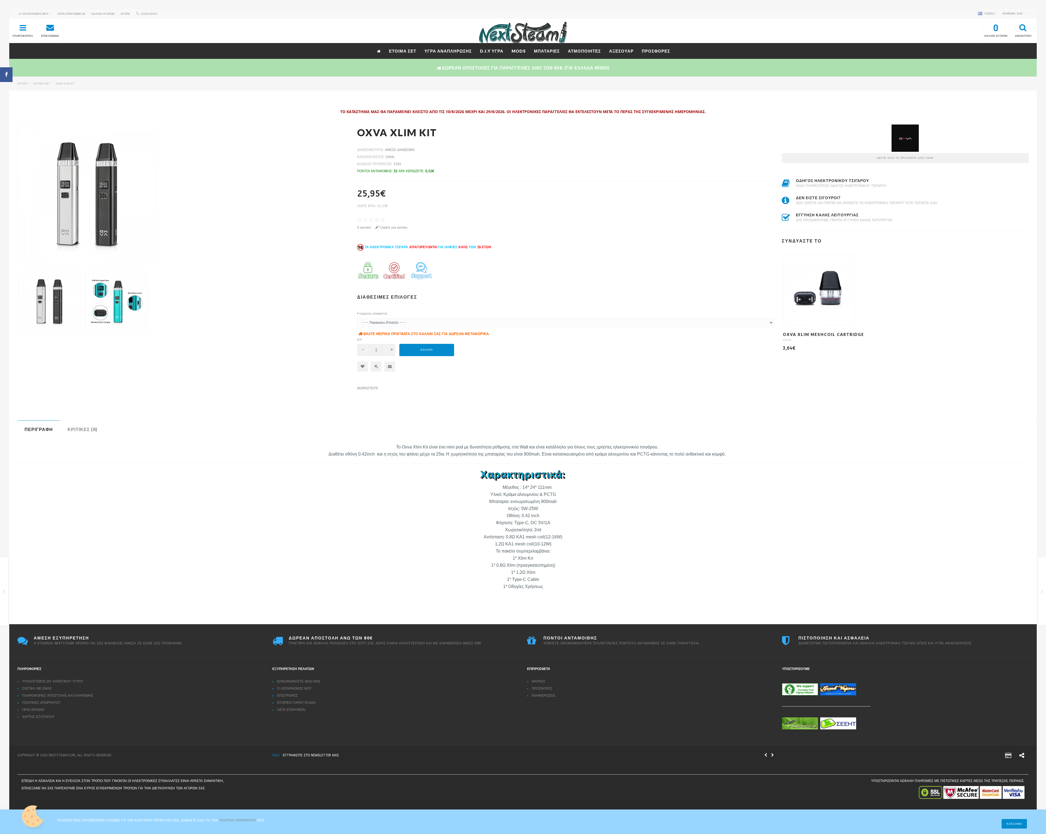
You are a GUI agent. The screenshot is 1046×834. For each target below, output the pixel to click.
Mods (519, 50)
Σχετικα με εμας (36, 688)
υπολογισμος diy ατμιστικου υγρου (52, 681)
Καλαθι (427, 349)
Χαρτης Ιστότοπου (38, 717)
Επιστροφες (287, 695)
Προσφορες (656, 50)
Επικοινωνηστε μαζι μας (298, 681)
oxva (389, 157)
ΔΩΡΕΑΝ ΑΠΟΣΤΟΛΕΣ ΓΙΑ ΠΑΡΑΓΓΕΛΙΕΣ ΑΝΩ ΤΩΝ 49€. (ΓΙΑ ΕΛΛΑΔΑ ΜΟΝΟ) (343, 755)
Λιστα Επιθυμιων (291, 710)
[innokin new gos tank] (4, 593)
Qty (359, 339)
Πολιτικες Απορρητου (41, 703)
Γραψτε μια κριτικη (392, 227)
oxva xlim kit (65, 83)
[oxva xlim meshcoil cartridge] (1042, 593)
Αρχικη (22, 83)
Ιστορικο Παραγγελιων (296, 703)
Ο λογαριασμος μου (294, 688)
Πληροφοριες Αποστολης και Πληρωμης (57, 695)
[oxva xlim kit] (183, 194)
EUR (1012, 13)
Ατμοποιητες (584, 50)
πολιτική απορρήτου (238, 820)
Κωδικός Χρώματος (373, 314)
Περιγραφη (39, 429)
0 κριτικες (364, 227)
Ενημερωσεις (543, 695)
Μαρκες (538, 681)
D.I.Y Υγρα (491, 50)
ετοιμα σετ (402, 50)
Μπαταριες (547, 50)
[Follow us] (1021, 756)
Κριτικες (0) (82, 429)
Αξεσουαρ (621, 50)
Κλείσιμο (1014, 824)
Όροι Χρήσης (33, 710)
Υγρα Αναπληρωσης (448, 50)
